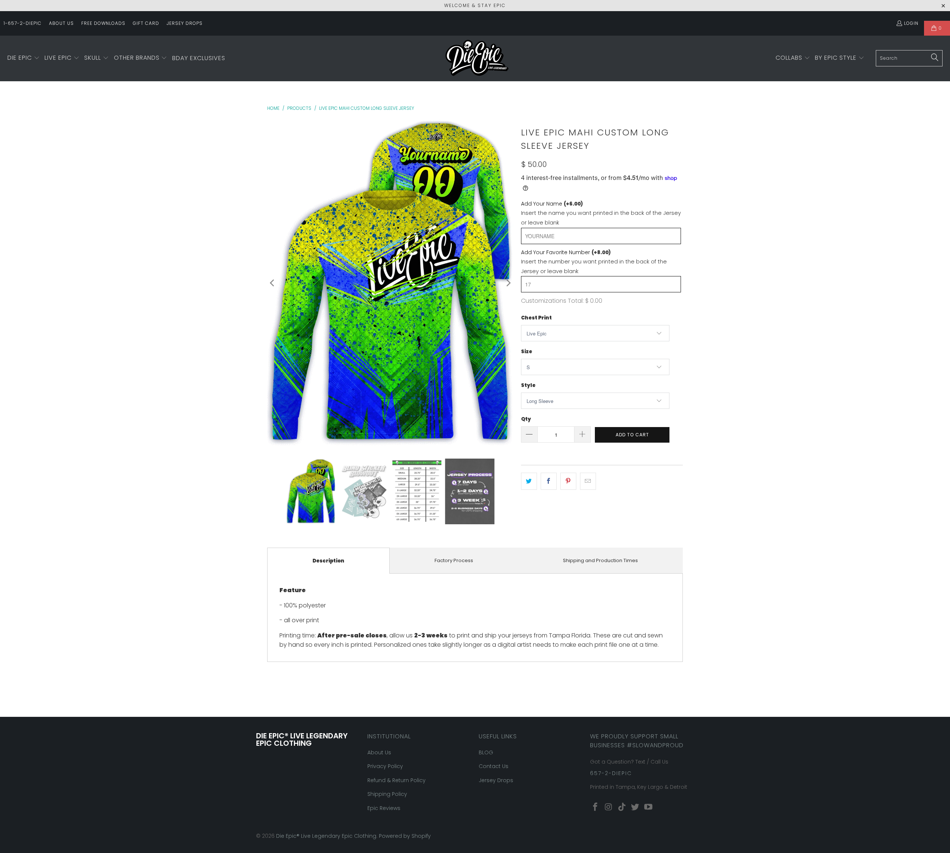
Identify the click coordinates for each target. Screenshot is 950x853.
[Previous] (273, 283)
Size (526, 351)
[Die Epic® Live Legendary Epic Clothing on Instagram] (609, 807)
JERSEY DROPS (185, 23)
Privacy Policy (385, 766)
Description (328, 560)
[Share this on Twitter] (529, 481)
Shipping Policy (387, 794)
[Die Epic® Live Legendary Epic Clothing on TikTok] (622, 807)
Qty (526, 419)
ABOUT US (61, 23)
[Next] (508, 283)
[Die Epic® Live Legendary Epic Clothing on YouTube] (648, 807)
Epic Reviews (383, 808)
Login (911, 23)
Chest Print (536, 317)
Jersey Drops (496, 780)
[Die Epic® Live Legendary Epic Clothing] (477, 58)
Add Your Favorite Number (566, 252)
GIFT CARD (146, 23)
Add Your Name (552, 203)
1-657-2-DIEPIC (23, 23)
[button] (23, 58)
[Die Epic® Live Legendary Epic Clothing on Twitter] (635, 807)
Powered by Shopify (405, 836)
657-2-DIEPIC (611, 773)
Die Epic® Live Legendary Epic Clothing (326, 836)
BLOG (486, 752)
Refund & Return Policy (396, 780)
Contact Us (493, 766)
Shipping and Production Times (600, 560)
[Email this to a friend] (588, 481)
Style (528, 385)
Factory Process (454, 560)
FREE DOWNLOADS (103, 23)
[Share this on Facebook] (549, 481)
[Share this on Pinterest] (568, 481)
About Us (379, 752)
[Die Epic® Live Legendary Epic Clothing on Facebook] (595, 807)
